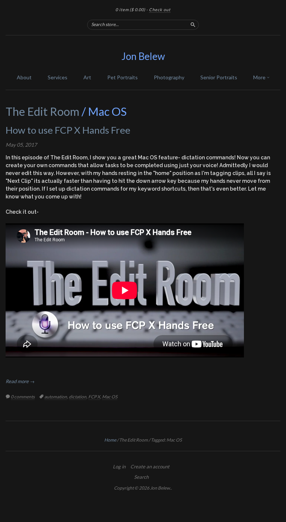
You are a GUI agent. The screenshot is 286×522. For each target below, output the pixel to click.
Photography (169, 77)
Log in (119, 466)
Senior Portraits (218, 77)
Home (110, 440)
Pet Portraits (122, 77)
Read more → (20, 381)
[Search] (193, 24)
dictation (77, 397)
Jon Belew (143, 56)
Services (57, 77)
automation (55, 397)
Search (141, 477)
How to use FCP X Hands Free (68, 130)
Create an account (149, 466)
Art (87, 77)
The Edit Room (42, 111)
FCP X (94, 397)
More (260, 77)
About (24, 77)
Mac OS (109, 397)
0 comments (23, 397)
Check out (160, 9)
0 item (130, 9)
